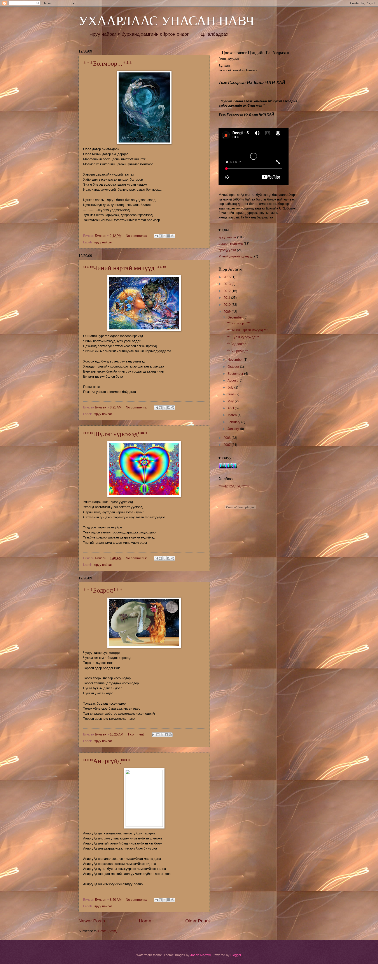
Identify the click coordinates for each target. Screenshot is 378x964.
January (234, 429)
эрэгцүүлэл (227, 250)
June (231, 394)
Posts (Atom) (107, 931)
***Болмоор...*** (107, 63)
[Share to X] (164, 236)
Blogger (235, 955)
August (233, 380)
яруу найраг (103, 242)
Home (145, 920)
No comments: (137, 235)
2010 (227, 304)
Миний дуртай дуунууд (236, 256)
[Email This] (156, 236)
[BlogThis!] (160, 236)
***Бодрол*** (103, 590)
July (231, 387)
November (235, 359)
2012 (227, 291)
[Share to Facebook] (168, 236)
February (234, 422)
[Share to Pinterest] (173, 236)
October (234, 366)
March (233, 415)
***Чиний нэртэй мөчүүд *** (124, 267)
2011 (227, 297)
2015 (227, 277)
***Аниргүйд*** (107, 760)
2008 (227, 438)
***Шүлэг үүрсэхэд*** (115, 433)
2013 (227, 284)
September (236, 373)
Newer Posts (92, 920)
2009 (227, 311)
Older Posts (197, 920)
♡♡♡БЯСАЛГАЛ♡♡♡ (234, 486)
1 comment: (136, 734)
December (235, 317)
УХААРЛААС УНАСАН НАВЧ (166, 20)
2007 (227, 445)
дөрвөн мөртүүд (231, 243)
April (231, 408)
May (231, 401)
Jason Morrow (200, 955)
